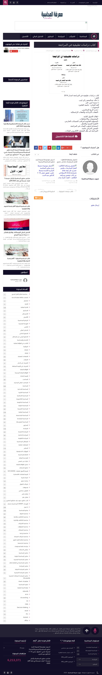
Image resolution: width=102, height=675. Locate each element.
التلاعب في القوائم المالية (21, 343)
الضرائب (72, 36)
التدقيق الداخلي (24, 334)
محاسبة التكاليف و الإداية (21, 517)
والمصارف (25, 591)
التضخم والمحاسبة (22, 340)
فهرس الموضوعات (84, 2)
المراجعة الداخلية (23, 435)
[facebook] (11, 672)
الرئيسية (95, 2)
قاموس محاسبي (23, 491)
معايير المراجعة (23, 566)
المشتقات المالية (23, 445)
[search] (5, 2)
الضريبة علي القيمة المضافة (20, 366)
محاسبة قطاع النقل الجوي (20, 540)
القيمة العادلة (24, 376)
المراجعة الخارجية (23, 432)
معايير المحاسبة (23, 553)
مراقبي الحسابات (23, 550)
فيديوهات (25, 487)
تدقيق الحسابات (23, 468)
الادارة (26, 304)
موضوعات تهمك (23, 581)
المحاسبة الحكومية (22, 402)
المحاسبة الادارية (23, 392)
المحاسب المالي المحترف (21, 383)
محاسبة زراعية (24, 533)
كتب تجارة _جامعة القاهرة (65, 653)
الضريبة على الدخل (23, 363)
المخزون (25, 425)
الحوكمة (25, 347)
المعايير (50, 36)
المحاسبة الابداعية (23, 389)
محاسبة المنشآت (23, 530)
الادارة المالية (24, 307)
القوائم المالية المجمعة (21, 373)
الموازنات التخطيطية (22, 451)
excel (26, 611)
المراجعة (61, 36)
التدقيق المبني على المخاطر (20, 337)
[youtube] (7, 672)
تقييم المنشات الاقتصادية (20, 474)
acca (26, 594)
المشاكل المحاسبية (22, 442)
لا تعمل (26, 507)
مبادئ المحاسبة (23, 510)
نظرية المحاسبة (23, 585)
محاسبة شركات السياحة (21, 537)
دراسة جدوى (24, 481)
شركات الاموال (24, 484)
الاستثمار (25, 311)
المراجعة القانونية (23, 438)
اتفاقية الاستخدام (51, 2)
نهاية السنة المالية (22, 588)
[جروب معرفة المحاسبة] (52, 14)
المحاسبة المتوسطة (22, 422)
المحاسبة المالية (23, 412)
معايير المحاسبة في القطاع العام (19, 563)
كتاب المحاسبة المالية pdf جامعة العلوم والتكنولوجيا (17, 207)
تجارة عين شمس (23, 461)
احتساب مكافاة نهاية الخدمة (20, 297)
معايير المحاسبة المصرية (21, 560)
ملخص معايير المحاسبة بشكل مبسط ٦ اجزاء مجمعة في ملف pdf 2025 (17, 179)
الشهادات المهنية (23, 356)
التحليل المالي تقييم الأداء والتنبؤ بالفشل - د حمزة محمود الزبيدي (17, 233)
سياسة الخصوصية (92, 6)
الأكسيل (25, 36)
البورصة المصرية (23, 324)
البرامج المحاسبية (23, 320)
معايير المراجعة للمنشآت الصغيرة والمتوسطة (19, 577)
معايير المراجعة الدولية (21, 569)
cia (27, 601)
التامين (26, 327)
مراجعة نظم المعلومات (21, 546)
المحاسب (25, 379)
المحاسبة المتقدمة (22, 419)
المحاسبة (83, 36)
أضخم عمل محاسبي (67, 648)
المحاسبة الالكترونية (22, 399)
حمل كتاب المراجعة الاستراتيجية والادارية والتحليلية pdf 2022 (17, 125)
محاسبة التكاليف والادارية (21, 520)
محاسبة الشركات (23, 524)
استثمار (26, 301)
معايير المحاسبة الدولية (21, 556)
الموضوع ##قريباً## (67, 657)
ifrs (27, 614)
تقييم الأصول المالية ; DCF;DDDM (18, 471)
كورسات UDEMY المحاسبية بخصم (18, 504)
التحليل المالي (38, 36)
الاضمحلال (25, 314)
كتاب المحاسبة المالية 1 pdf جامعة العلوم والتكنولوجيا (18, 259)
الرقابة (26, 350)
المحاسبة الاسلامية (22, 396)
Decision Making (22, 607)
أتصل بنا (72, 2)
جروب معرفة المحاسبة (70, 180)
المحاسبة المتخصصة (22, 415)
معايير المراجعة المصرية (21, 573)
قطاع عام (25, 497)
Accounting (24, 598)
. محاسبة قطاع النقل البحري (20, 294)
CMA (26, 604)
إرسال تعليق (95, 205)
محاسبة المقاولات (23, 527)
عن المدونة (63, 2)
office (26, 621)
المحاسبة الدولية (23, 406)
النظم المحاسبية (23, 455)
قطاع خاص (25, 494)
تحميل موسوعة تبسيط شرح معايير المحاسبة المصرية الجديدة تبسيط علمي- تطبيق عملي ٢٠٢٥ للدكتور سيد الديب (16, 152)
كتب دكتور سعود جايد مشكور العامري (17, 501)
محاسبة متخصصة (23, 543)
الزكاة (26, 353)
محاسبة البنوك (24, 514)
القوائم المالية (24, 370)
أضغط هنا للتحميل (65, 136)
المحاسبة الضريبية (23, 409)
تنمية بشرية (24, 478)
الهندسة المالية (23, 458)
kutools (25, 617)
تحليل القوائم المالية (22, 465)
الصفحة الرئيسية (66, 50)
